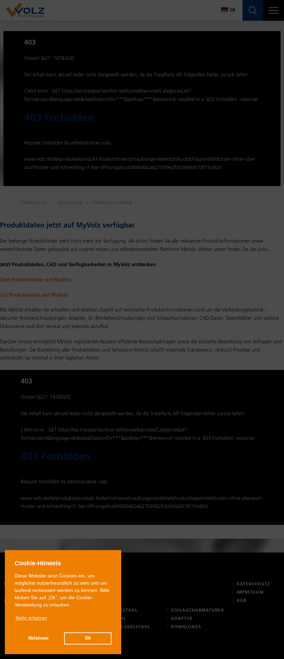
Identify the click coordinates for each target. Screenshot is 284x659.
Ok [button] (88, 638)
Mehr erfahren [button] (31, 618)
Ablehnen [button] (38, 638)
